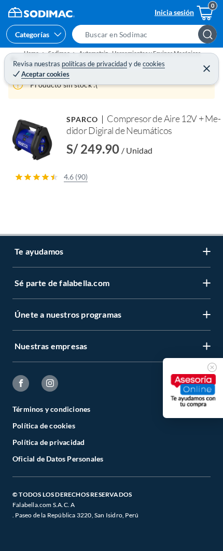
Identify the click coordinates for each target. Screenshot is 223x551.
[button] (147, 34)
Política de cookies (43, 425)
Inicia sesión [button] (174, 12)
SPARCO (82, 119)
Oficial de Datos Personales (57, 458)
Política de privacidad (48, 442)
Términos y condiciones (51, 409)
